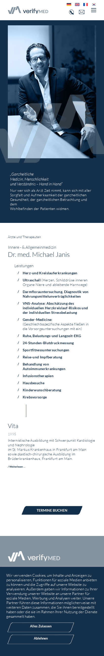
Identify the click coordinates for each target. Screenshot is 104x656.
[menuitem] (67, 4)
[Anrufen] (71, 12)
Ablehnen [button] (41, 638)
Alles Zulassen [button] (40, 626)
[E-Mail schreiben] (84, 12)
